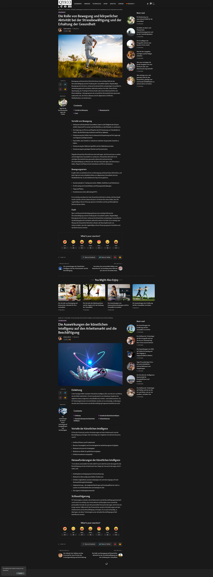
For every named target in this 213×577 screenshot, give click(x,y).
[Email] (70, 31)
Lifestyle (61, 568)
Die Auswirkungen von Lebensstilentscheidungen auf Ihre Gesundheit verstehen (118, 305)
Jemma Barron (67, 28)
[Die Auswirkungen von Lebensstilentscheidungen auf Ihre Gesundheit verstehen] (119, 292)
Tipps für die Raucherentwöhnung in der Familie (62, 111)
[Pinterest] (68, 31)
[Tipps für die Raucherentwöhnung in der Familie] (62, 102)
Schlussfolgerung (105, 418)
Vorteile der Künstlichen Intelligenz (109, 415)
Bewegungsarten (104, 110)
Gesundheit (62, 12)
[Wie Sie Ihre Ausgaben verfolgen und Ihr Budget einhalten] (131, 55)
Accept (20, 573)
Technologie (62, 320)
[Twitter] (66, 31)
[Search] (153, 3)
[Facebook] (64, 31)
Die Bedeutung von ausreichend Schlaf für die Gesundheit (145, 19)
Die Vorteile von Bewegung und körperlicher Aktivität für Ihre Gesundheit (67, 305)
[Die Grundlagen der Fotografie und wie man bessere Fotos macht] (131, 44)
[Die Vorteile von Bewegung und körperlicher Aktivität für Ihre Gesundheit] (69, 292)
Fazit (76, 113)
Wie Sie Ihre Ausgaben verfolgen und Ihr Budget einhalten (144, 54)
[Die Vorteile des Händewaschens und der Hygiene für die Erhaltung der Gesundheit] (94, 292)
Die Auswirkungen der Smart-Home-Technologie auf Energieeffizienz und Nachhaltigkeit (62, 423)
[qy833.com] (65, 3)
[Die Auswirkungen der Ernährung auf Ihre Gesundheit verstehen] (144, 292)
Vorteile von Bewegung (81, 110)
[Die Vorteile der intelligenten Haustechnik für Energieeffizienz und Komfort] (131, 379)
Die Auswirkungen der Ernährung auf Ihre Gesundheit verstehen (143, 327)
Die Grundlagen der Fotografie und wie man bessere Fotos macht (144, 43)
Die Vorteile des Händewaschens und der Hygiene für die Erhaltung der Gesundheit (93, 305)
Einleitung (78, 415)
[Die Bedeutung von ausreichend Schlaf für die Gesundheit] (131, 20)
